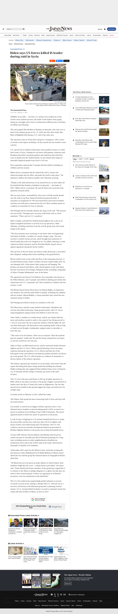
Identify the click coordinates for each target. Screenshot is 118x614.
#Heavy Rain (19, 40)
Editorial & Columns (62, 35)
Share (60, 61)
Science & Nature (80, 35)
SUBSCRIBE (111, 29)
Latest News (7, 35)
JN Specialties (97, 35)
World (43, 35)
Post (53, 61)
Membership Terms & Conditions (50, 605)
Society (30, 35)
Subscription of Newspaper (77, 594)
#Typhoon (57, 40)
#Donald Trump (92, 40)
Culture (89, 35)
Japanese (100, 29)
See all (92, 159)
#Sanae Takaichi (79, 40)
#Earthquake (30, 40)
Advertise (78, 605)
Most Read (16, 35)
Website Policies (65, 605)
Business (37, 35)
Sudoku (111, 35)
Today (75, 159)
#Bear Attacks (67, 40)
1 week (80, 159)
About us (37, 605)
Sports (71, 35)
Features (105, 35)
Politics (25, 35)
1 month (86, 159)
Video (100, 601)
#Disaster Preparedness (43, 40)
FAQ (73, 605)
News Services (50, 35)
